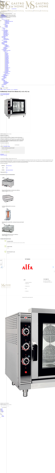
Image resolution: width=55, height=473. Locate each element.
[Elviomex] (27, 272)
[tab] (27, 154)
